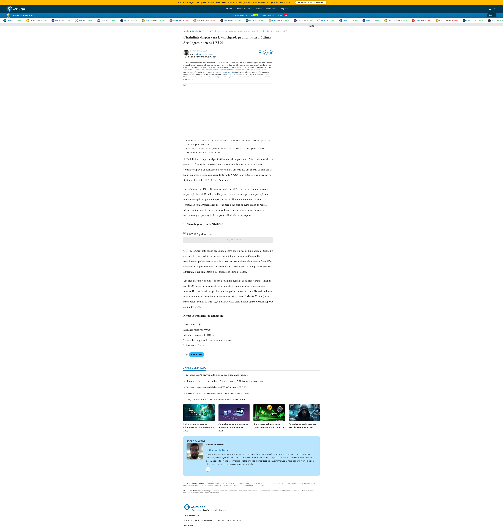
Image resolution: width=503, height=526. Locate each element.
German (222, 510)
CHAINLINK (196, 354)
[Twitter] (265, 52)
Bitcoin (188, 520)
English (214, 510)
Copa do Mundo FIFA (245, 15)
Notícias (228, 9)
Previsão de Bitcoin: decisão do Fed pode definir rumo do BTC (218, 393)
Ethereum (207, 520)
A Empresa (283, 9)
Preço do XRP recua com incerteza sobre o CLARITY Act (215, 399)
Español (206, 510)
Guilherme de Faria (203, 54)
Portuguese (196, 510)
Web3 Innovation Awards (23, 15)
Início (186, 31)
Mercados (269, 9)
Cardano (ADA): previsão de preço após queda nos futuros (217, 375)
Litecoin (220, 520)
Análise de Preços (245, 9)
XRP (197, 520)
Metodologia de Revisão (224, 72)
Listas (259, 9)
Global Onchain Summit (274, 15)
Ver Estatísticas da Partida (310, 2)
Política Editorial (243, 67)
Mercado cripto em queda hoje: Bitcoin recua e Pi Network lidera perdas (224, 381)
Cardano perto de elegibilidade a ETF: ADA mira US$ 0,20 (216, 387)
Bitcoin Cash (234, 520)
